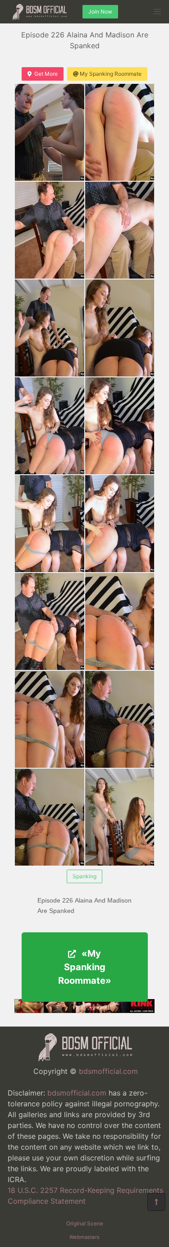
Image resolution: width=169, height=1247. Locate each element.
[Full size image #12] (49, 719)
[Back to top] (156, 1202)
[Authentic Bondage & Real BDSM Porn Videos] (84, 1010)
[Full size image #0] (49, 132)
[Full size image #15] (120, 817)
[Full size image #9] (120, 523)
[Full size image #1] (120, 132)
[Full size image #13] (120, 719)
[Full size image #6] (49, 425)
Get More (46, 73)
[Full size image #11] (120, 621)
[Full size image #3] (120, 230)
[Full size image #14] (49, 817)
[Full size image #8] (49, 523)
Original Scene (84, 1223)
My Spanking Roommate (111, 73)
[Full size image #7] (120, 425)
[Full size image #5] (120, 328)
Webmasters (84, 1237)
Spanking (84, 876)
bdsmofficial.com (108, 1071)
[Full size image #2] (49, 230)
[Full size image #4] (49, 328)
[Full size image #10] (49, 621)
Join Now (100, 11)
